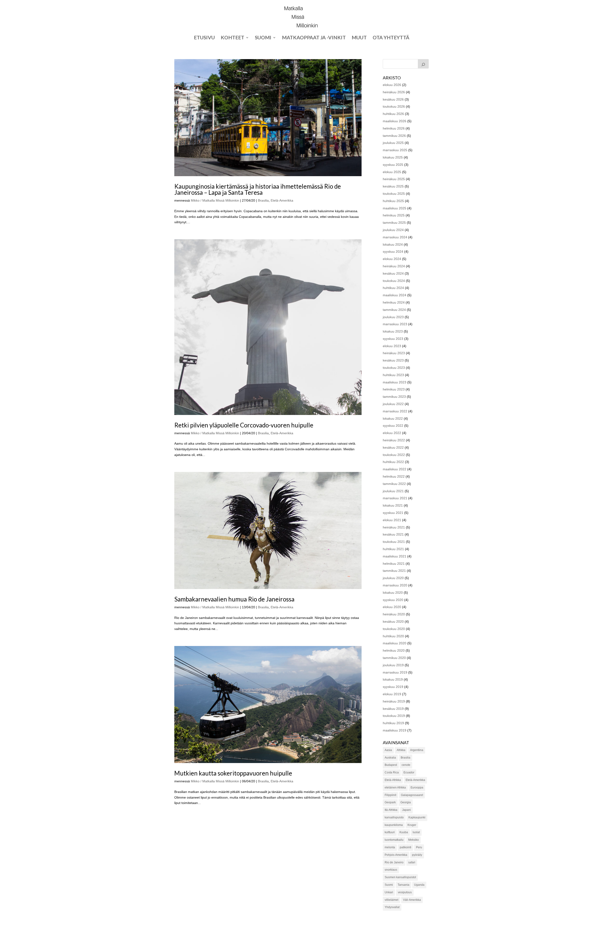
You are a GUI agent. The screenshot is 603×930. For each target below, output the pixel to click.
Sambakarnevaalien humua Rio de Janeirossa (234, 599)
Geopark (390, 802)
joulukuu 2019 (393, 665)
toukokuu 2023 (394, 368)
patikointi (405, 847)
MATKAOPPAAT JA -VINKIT (314, 38)
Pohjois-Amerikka (396, 855)
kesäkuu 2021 (393, 534)
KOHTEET (232, 38)
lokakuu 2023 (393, 331)
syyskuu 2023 (393, 339)
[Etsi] (423, 64)
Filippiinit (390, 795)
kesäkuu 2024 (393, 273)
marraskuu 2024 (395, 237)
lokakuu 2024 (393, 244)
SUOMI (263, 38)
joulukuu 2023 (393, 317)
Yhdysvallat (392, 907)
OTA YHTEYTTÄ (391, 38)
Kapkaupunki (416, 817)
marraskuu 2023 (395, 324)
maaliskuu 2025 (394, 208)
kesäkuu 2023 (393, 360)
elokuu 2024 (392, 259)
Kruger (411, 825)
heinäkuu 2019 (394, 701)
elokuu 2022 (392, 433)
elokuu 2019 (392, 694)
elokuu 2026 (392, 85)
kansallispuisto (394, 817)
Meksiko (413, 839)
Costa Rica (392, 772)
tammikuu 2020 (394, 658)
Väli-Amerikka (412, 900)
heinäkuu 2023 (394, 353)
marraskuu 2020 (395, 585)
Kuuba (403, 832)
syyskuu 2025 (393, 165)
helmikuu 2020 (394, 650)
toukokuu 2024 (394, 281)
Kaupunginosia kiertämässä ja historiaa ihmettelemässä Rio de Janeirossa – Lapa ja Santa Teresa (257, 189)
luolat (416, 832)
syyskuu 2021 (393, 513)
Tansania (403, 884)
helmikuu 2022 (394, 476)
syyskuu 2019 (393, 687)
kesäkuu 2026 (393, 99)
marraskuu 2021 (395, 498)
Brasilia (263, 200)
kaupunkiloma (394, 825)
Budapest (391, 765)
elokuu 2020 (392, 607)
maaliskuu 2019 (394, 730)
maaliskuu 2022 (394, 469)
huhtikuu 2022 (393, 462)
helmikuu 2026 (394, 128)
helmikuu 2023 (394, 389)
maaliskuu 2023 (394, 382)
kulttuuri (390, 832)
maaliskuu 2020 (394, 643)
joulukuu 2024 (393, 230)
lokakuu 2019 (393, 679)
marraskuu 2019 (395, 672)
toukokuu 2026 (394, 106)
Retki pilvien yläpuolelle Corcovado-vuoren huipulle (243, 425)
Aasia (388, 750)
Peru (419, 847)
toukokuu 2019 (394, 716)
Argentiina (416, 750)
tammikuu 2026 (394, 136)
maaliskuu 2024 (394, 295)
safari (411, 862)
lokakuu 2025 (393, 157)
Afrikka (401, 750)
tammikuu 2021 (394, 571)
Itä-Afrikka (391, 810)
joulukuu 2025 (393, 143)
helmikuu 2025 (394, 215)
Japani (406, 810)
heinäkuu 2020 (394, 614)
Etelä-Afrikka (393, 780)
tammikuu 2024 (394, 310)
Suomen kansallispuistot (400, 877)
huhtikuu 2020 (393, 636)
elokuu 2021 (392, 520)
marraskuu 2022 (395, 411)
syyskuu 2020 (393, 600)
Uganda (419, 884)
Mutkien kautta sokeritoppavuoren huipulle (233, 773)
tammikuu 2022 (394, 484)
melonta (390, 847)
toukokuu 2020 (394, 629)
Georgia (405, 802)
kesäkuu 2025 (393, 186)
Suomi (389, 884)
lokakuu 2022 (393, 418)
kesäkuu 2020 (393, 621)
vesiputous (405, 892)
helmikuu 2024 (394, 302)
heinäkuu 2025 (394, 179)
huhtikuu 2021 (393, 549)
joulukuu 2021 (393, 491)
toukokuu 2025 (394, 193)
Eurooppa (417, 787)
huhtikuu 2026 (393, 114)
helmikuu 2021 (394, 563)
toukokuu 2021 (394, 542)
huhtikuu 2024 (393, 288)
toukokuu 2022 (394, 455)
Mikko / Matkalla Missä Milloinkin (215, 200)
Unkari (389, 892)
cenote (406, 765)
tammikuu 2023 (394, 396)
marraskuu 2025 (395, 150)
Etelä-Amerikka (282, 200)
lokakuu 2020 (393, 592)
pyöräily (417, 855)
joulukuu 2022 (393, 404)
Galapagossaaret (412, 795)
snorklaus (391, 869)
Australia (390, 757)
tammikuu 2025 (394, 222)
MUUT (359, 38)
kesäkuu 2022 (393, 447)
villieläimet (391, 900)
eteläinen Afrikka (395, 787)
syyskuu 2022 (393, 425)
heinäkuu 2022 (394, 440)
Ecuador (408, 772)
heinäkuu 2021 (394, 527)
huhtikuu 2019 (393, 723)
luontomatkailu (394, 839)
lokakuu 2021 (393, 505)
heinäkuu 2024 (394, 266)
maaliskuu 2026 (394, 121)
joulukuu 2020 (393, 578)
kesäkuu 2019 (393, 709)
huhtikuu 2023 (393, 375)
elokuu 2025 (392, 172)
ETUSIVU (204, 38)
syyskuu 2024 (393, 251)
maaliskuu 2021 (394, 556)
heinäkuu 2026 (394, 92)
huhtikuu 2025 (393, 201)
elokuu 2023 (392, 346)
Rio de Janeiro (394, 862)
